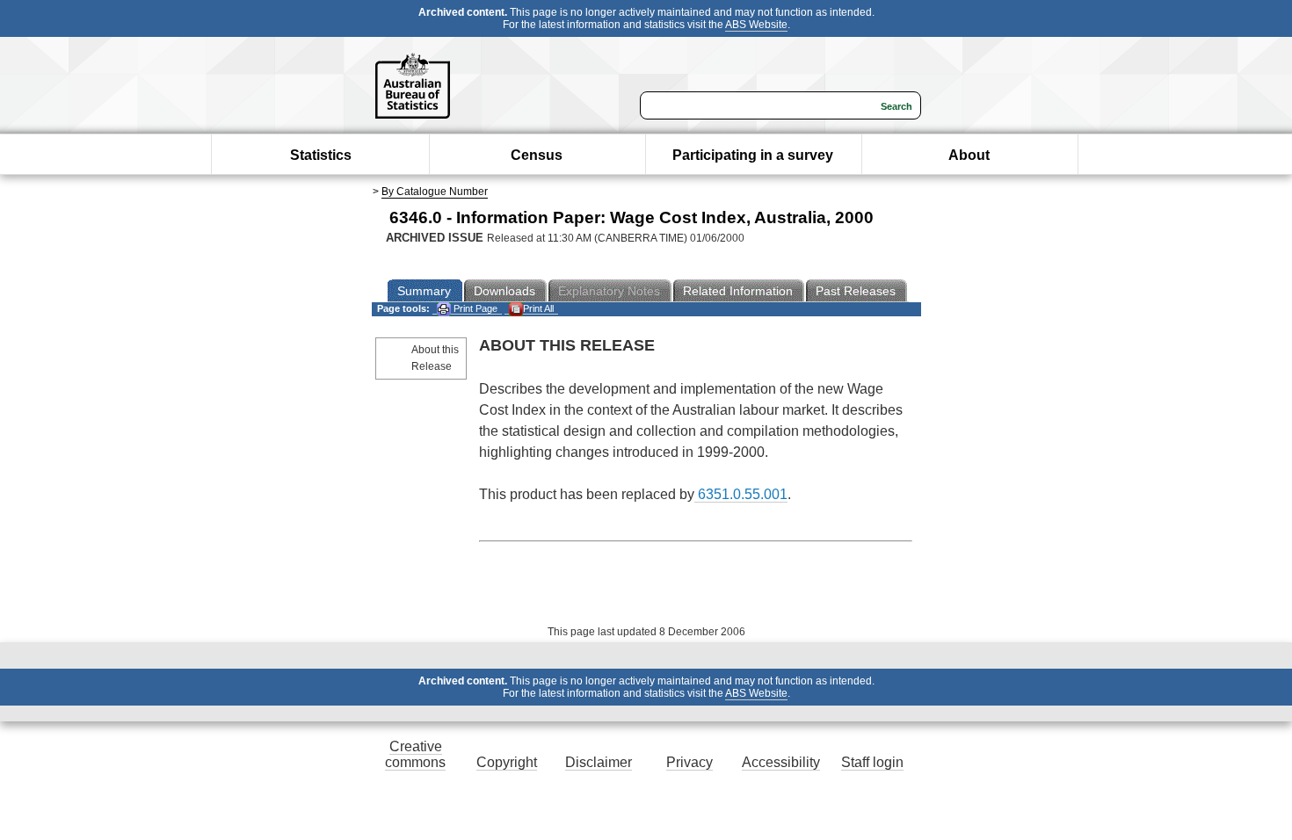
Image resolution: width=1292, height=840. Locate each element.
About (969, 155)
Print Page (474, 308)
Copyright (506, 762)
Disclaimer (598, 762)
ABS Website (756, 24)
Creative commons (415, 754)
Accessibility (781, 762)
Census (537, 155)
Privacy (689, 762)
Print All (538, 308)
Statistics (321, 155)
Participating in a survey (752, 155)
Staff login (872, 762)
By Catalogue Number (434, 191)
